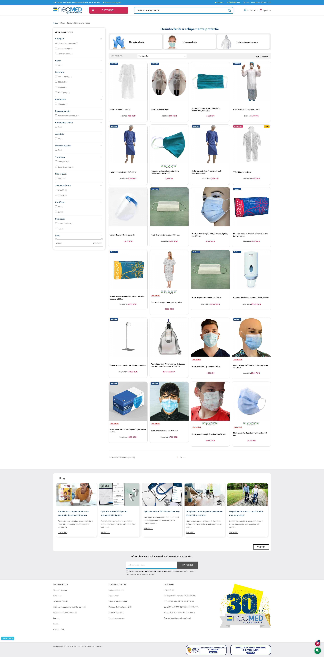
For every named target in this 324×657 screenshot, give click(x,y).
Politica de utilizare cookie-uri (65, 612)
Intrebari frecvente (116, 612)
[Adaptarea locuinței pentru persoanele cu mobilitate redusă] (205, 494)
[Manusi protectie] (118, 41)
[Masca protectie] (172, 41)
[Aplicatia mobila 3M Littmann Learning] (162, 494)
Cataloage (57, 596)
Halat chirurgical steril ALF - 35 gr (123, 172)
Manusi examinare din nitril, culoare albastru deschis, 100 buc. (127, 297)
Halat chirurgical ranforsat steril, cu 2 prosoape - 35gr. (206, 172)
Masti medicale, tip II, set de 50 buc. (165, 431)
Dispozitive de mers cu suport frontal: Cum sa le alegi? (246, 513)
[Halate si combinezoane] (226, 41)
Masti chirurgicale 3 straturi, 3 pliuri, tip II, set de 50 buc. (250, 366)
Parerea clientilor (60, 590)
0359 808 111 (234, 2)
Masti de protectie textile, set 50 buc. (206, 298)
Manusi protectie (136, 42)
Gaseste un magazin (112, 2)
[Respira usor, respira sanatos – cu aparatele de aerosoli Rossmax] (76, 494)
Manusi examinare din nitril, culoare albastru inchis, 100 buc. (250, 235)
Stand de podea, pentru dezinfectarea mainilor (128, 365)
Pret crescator (162, 56)
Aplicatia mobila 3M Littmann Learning (162, 511)
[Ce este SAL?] (206, 650)
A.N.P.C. (56, 624)
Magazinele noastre (116, 618)
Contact (219, 2)
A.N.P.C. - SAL (58, 629)
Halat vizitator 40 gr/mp (160, 109)
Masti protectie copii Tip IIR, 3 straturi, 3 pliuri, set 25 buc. (210, 235)
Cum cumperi (114, 596)
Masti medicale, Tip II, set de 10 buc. (206, 367)
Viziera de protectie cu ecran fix (122, 235)
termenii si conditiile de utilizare (153, 571)
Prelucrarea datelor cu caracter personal (69, 607)
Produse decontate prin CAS (120, 607)
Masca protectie (190, 42)
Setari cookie (8, 638)
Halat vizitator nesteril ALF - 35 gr (246, 109)
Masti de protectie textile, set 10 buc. (165, 235)
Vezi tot (261, 547)
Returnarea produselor (118, 601)
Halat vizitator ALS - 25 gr (120, 109)
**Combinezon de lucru (242, 172)
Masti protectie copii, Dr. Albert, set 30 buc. (209, 434)
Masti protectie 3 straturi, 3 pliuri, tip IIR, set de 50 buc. (128, 430)
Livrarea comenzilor (116, 590)
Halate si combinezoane (247, 42)
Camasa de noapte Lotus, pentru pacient (166, 302)
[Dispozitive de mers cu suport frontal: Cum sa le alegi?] (247, 494)
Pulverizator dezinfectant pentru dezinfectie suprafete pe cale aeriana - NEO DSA (168, 365)
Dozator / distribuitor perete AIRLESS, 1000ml (251, 298)
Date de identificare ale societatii (177, 618)
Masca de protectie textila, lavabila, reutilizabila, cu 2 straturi (165, 172)
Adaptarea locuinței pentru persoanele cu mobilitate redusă (204, 513)
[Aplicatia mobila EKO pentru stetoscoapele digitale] (119, 494)
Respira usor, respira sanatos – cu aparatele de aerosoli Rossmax (73, 513)
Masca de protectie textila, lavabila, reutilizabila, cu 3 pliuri (206, 109)
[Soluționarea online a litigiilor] (250, 650)
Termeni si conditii (60, 601)
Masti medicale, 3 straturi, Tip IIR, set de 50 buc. (250, 434)
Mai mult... (62, 532)
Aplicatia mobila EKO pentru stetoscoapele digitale (114, 513)
